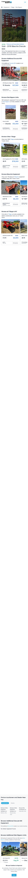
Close (14, 875)
